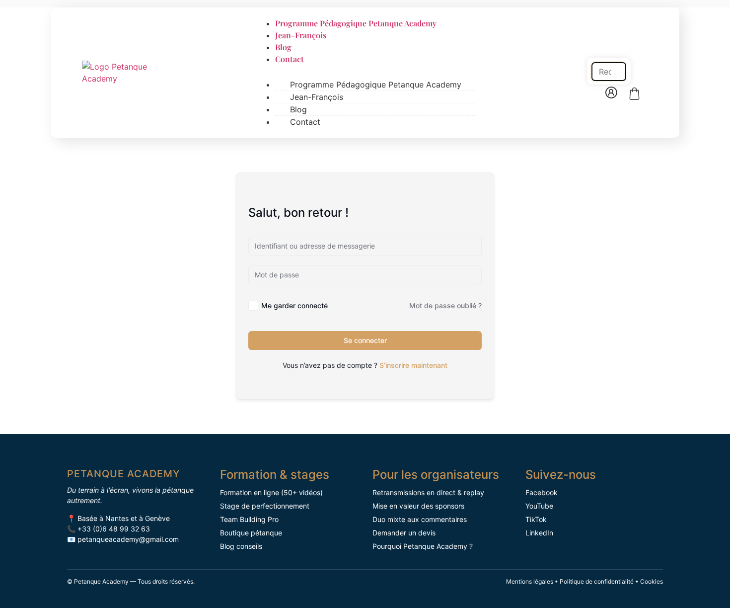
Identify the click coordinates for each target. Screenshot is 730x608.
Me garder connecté (294, 305)
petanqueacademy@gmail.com (128, 539)
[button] (609, 50)
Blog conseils (241, 546)
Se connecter (365, 340)
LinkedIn (539, 532)
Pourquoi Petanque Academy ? (422, 546)
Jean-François (300, 35)
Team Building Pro (249, 519)
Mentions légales (529, 581)
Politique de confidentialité (597, 581)
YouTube (539, 506)
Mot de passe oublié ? (445, 305)
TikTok (536, 519)
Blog (283, 47)
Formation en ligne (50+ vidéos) (271, 492)
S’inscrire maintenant (413, 365)
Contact (289, 59)
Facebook (541, 492)
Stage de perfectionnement (264, 506)
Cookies (651, 581)
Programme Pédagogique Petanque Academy (356, 23)
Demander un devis (404, 532)
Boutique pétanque (251, 532)
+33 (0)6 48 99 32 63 (113, 528)
